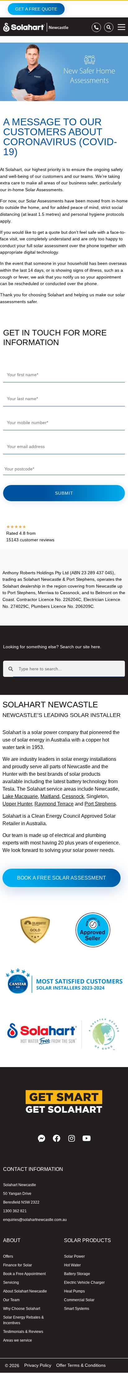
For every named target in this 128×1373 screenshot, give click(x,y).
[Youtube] (86, 1138)
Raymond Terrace (54, 804)
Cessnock (73, 796)
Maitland (49, 796)
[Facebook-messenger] (41, 1138)
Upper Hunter (17, 804)
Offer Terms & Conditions (81, 1365)
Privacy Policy (37, 1365)
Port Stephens (100, 804)
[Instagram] (71, 1138)
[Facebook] (56, 1138)
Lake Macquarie (20, 796)
